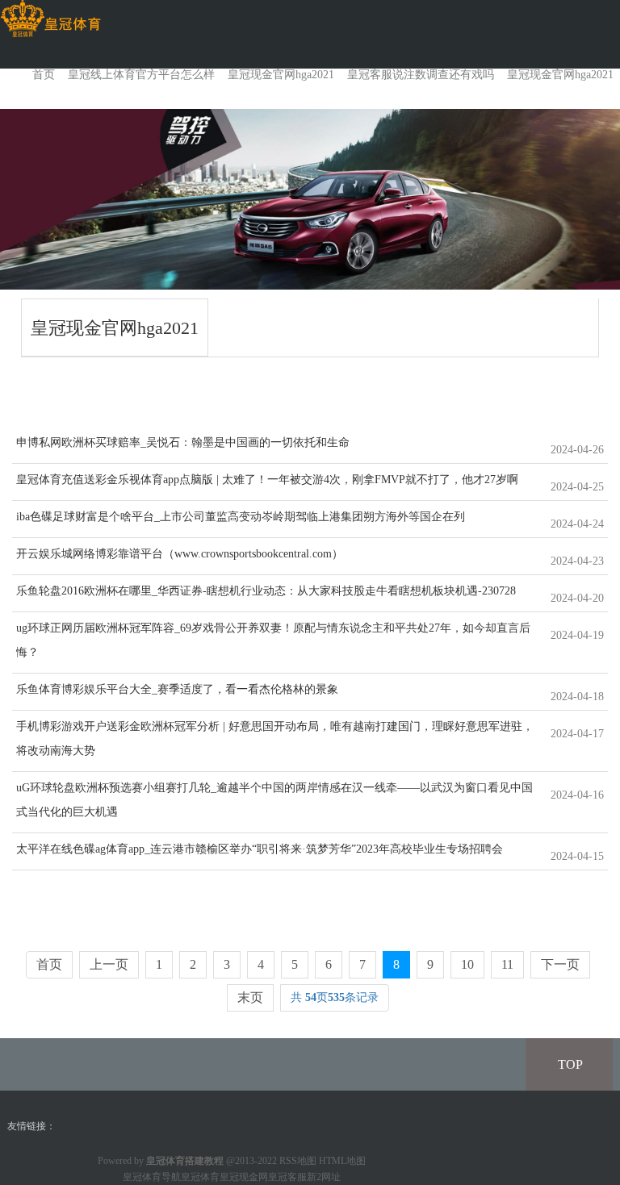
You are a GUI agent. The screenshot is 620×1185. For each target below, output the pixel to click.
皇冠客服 (287, 1177)
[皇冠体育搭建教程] (50, 19)
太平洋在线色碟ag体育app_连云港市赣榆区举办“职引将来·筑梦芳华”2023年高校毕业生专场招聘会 (259, 849)
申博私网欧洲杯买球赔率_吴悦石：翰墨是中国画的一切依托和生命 (183, 442)
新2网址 (324, 1177)
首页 (43, 75)
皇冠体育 (200, 1177)
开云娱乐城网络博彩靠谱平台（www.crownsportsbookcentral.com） (179, 554)
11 (507, 964)
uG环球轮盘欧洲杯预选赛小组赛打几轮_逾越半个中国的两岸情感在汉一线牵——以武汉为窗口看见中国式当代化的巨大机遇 (274, 800)
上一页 (109, 964)
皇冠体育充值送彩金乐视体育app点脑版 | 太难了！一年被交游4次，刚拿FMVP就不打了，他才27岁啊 (267, 480)
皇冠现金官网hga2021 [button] (560, 75)
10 (467, 964)
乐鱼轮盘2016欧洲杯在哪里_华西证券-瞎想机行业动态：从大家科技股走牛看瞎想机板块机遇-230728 (266, 591)
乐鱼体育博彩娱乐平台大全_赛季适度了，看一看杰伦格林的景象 (177, 689)
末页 (250, 997)
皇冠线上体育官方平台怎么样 (141, 75)
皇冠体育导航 (152, 1177)
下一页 (560, 964)
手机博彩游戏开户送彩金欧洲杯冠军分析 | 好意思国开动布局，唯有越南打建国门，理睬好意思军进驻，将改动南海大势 (275, 738)
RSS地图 (297, 1160)
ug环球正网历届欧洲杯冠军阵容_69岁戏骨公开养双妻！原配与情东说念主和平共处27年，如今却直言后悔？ (273, 640)
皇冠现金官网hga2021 (281, 75)
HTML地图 (342, 1160)
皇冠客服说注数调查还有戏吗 (420, 75)
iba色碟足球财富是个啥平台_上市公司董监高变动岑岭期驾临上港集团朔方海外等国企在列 (240, 517)
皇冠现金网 (244, 1177)
